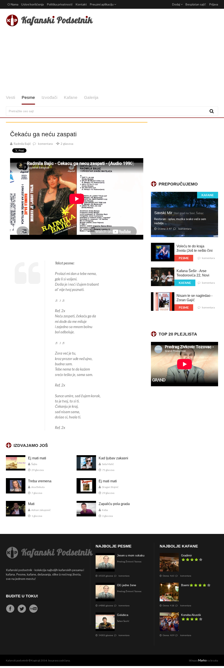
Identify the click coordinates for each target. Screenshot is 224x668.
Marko (202, 660)
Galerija (91, 97)
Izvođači (49, 97)
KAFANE (207, 195)
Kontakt (81, 4)
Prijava (213, 4)
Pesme (28, 97)
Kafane (70, 97)
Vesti (10, 97)
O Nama (12, 4)
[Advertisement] (112, 60)
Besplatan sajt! (196, 4)
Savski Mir (179, 213)
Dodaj (176, 4)
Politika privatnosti (59, 4)
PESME (184, 258)
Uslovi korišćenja (32, 4)
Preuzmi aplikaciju (102, 4)
